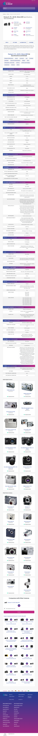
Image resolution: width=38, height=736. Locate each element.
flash (28, 60)
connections (6, 64)
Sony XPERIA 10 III (6, 726)
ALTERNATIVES (23, 42)
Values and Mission (21, 694)
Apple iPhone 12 (16, 726)
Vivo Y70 (15, 724)
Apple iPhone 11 (16, 707)
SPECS (7, 42)
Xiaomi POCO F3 (6, 709)
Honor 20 (15, 716)
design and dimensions (8, 58)
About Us (10, 694)
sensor (16, 58)
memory (18, 62)
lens (26, 58)
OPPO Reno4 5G (6, 705)
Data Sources (30, 694)
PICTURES (15, 42)
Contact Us (20, 699)
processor (22, 58)
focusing (31, 58)
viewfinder (6, 60)
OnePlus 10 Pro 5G (6, 720)
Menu (5, 8)
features (13, 64)
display (23, 60)
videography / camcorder (9, 62)
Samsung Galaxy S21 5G (18, 705)
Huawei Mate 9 (16, 720)
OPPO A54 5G (5, 714)
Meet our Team (21, 696)
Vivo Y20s (15, 709)
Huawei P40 (5, 724)
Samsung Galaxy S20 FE (18, 718)
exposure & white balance (15, 60)
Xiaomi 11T (15, 714)
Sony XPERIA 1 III (6, 707)
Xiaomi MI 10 (16, 722)
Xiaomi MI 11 (5, 711)
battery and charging (26, 62)
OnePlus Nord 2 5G (6, 716)
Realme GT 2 (5, 718)
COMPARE (31, 42)
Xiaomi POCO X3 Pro (6, 722)
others (18, 64)
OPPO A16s (16, 711)
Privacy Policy (11, 699)
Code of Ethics (11, 696)
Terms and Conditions (29, 697)
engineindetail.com (11, 733)
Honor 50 (4, 712)
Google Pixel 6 (16, 712)
